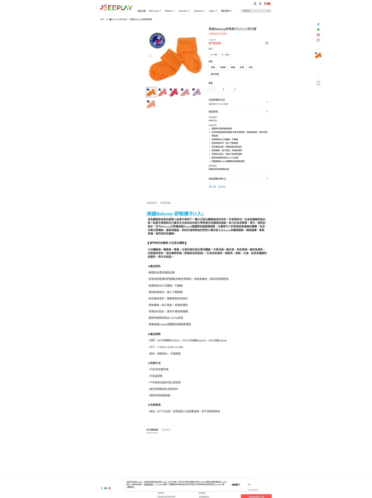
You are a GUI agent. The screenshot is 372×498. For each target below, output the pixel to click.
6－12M (225, 54)
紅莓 (242, 67)
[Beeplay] (116, 7)
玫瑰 (213, 67)
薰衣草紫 (215, 74)
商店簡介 (161, 493)
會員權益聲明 (204, 497)
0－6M (214, 54)
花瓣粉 (223, 67)
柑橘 (233, 67)
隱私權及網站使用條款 (166, 497)
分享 (214, 187)
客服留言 (202, 493)
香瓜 (251, 67)
